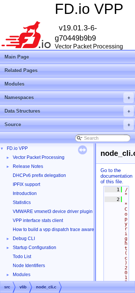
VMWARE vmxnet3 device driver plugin (53, 211)
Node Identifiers (29, 265)
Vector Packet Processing (38, 157)
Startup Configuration (34, 247)
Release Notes (28, 166)
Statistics (22, 202)
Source (67, 124)
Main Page (16, 57)
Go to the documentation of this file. (116, 176)
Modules (14, 84)
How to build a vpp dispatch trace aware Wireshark (64, 229)
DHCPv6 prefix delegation (39, 175)
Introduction (25, 193)
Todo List (22, 256)
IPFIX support (26, 184)
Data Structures (67, 111)
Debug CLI (24, 238)
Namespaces (67, 97)
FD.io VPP (17, 148)
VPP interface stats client (38, 220)
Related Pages (21, 70)
